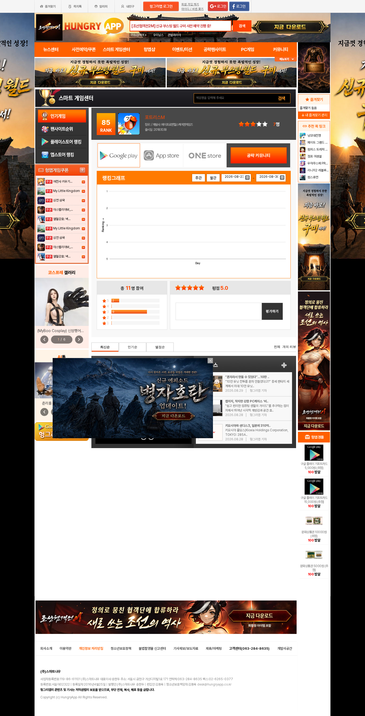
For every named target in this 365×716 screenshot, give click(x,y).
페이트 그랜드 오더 (318, 142)
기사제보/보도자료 (185, 648)
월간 (213, 178)
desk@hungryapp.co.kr (214, 684)
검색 (242, 26)
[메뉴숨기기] (286, 59)
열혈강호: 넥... (62, 219)
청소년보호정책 (121, 648)
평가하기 (272, 311)
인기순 (132, 347)
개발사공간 (284, 648)
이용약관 (65, 648)
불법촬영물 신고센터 (152, 648)
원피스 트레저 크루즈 (318, 149)
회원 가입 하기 (190, 4)
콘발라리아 (174, 35)
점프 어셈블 (314, 156)
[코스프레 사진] (62, 302)
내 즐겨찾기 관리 (314, 115)
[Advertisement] (314, 343)
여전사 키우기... (62, 181)
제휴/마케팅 (214, 648)
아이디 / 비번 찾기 (192, 9)
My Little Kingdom (66, 191)
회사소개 (46, 648)
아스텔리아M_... (63, 209)
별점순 (160, 347)
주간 (198, 178)
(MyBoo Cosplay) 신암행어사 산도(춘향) (68, 331)
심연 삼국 (59, 200)
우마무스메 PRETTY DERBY (318, 163)
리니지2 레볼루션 (318, 170)
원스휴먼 (312, 177)
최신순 (105, 347)
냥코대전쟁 (314, 135)
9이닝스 (158, 35)
